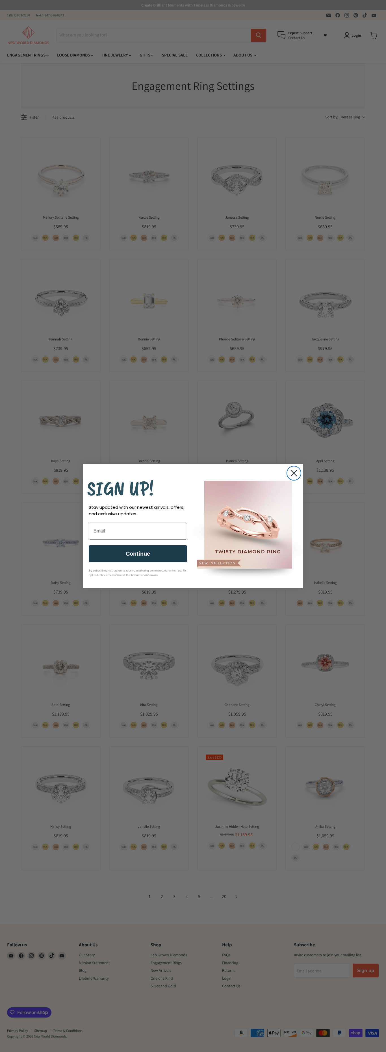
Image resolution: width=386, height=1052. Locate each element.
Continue (138, 554)
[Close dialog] (294, 473)
